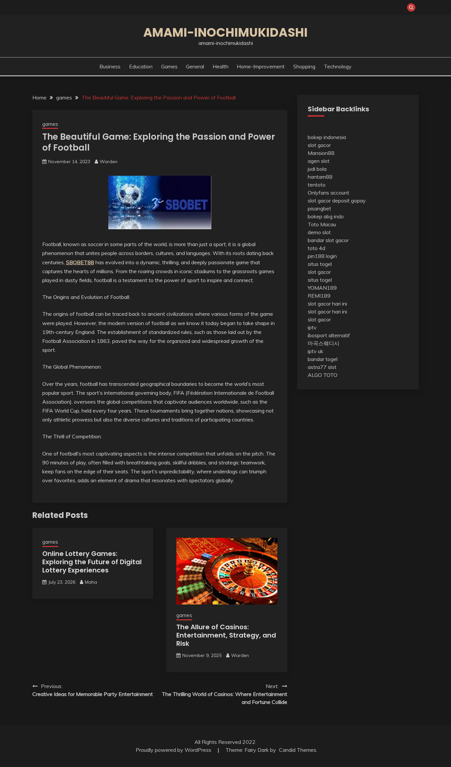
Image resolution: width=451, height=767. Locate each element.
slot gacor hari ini (327, 303)
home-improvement (261, 66)
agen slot (319, 161)
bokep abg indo (326, 216)
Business (110, 66)
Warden (109, 161)
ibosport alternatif (329, 335)
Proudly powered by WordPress (174, 750)
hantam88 (320, 176)
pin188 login (322, 256)
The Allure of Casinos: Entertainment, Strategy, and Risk (226, 635)
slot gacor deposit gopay (337, 200)
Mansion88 (321, 153)
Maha (91, 582)
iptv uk (315, 351)
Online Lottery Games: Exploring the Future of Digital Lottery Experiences (92, 562)
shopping (304, 66)
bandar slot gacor (328, 240)
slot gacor (319, 145)
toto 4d (316, 248)
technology (338, 66)
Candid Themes (297, 750)
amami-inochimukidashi (225, 32)
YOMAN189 (322, 287)
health (220, 66)
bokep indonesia (327, 137)
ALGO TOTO (322, 375)
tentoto (317, 184)
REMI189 (319, 295)
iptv (312, 327)
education (141, 66)
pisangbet (319, 208)
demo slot (319, 232)
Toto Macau (322, 224)
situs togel (320, 264)
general (195, 66)
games (169, 66)
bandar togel (322, 359)
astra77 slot (322, 367)
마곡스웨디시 (323, 343)
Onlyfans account (328, 192)
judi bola (317, 168)
